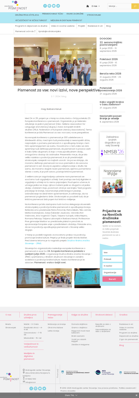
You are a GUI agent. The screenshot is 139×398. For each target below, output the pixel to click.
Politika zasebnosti (127, 388)
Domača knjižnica (79, 324)
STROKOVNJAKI (94, 15)
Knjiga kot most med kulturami (81, 332)
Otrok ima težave (55, 327)
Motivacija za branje (57, 324)
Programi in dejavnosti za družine (31, 26)
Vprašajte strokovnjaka (49, 31)
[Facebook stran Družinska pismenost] (45, 7)
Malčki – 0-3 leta (31, 324)
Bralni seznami (78, 336)
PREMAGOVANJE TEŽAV (52, 13)
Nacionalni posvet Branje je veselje (111, 117)
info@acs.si (31, 382)
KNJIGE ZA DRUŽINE (75, 13)
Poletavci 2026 (109, 59)
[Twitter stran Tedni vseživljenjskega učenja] (58, 7)
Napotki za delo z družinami (103, 325)
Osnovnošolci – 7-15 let (33, 333)
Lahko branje (53, 331)
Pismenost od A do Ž (25, 31)
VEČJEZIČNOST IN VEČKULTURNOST (31, 20)
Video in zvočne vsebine (63, 26)
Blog (108, 26)
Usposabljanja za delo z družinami (103, 330)
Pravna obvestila (68, 391)
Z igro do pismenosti (128, 339)
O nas (94, 6)
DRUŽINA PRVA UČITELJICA (27, 15)
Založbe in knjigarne (80, 344)
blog (64, 96)
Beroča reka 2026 (110, 73)
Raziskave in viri (95, 26)
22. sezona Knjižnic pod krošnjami (111, 43)
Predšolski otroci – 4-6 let (33, 328)
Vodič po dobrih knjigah (79, 340)
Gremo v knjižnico (79, 327)
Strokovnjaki (10, 327)
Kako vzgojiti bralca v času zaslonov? (112, 103)
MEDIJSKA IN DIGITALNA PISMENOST (66, 20)
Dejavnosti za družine (128, 336)
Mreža (8, 324)
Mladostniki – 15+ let (32, 338)
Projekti (81, 26)
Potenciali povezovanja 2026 (111, 89)
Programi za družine (128, 332)
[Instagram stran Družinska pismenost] (49, 7)
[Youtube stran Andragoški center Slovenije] (54, 7)
